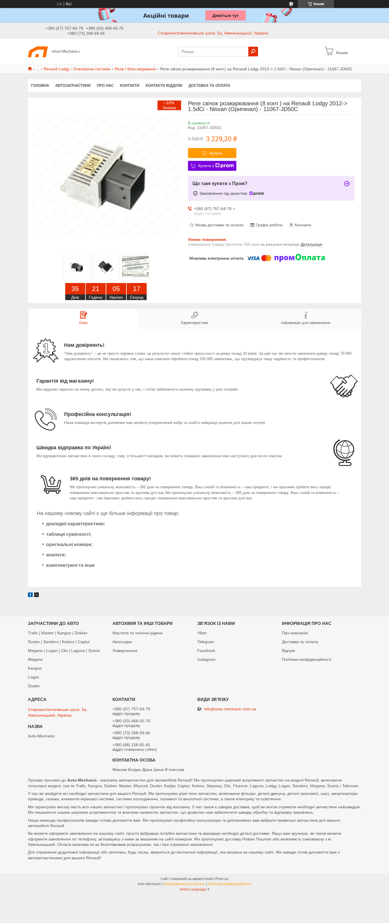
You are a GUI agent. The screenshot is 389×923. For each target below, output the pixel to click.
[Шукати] (253, 51)
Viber (202, 633)
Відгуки (288, 650)
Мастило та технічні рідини (137, 633)
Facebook (206, 650)
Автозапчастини (73, 85)
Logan (33, 677)
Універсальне (125, 650)
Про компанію (295, 633)
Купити (216, 153)
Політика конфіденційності (306, 659)
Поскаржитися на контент (184, 884)
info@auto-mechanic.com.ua (230, 709)
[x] (36, 595)
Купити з (206, 165)
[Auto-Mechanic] (38, 51)
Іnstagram (206, 659)
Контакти (129, 85)
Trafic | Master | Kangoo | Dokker (57, 633)
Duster (34, 686)
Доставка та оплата (209, 85)
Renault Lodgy (57, 69)
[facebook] (30, 595)
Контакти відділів (164, 85)
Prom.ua (221, 879)
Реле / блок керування (135, 69)
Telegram (205, 641)
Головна (40, 85)
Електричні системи (92, 69)
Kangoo (35, 668)
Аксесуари (122, 641)
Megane (35, 659)
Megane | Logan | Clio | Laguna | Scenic (64, 650)
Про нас (105, 85)
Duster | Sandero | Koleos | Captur (59, 641)
